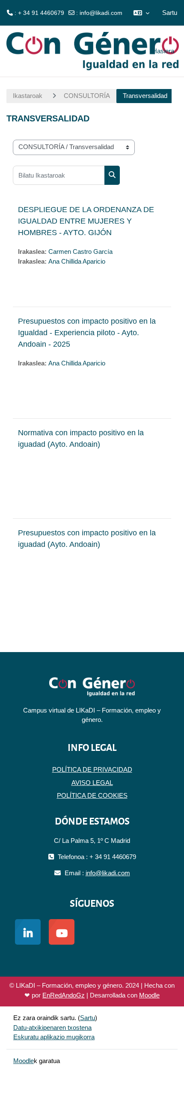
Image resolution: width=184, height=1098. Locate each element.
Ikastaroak (27, 95)
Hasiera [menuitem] (163, 51)
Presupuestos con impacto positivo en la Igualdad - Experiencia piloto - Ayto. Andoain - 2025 (87, 332)
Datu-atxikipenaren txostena (52, 1027)
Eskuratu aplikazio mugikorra (54, 1037)
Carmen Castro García (80, 251)
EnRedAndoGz (63, 995)
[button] (141, 13)
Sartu (169, 12)
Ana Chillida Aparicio (76, 261)
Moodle (149, 995)
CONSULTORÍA (87, 95)
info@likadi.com (101, 12)
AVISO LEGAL (92, 782)
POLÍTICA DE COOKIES (92, 795)
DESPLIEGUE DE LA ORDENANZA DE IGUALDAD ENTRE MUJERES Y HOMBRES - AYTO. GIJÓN (86, 221)
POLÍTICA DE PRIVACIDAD (92, 769)
